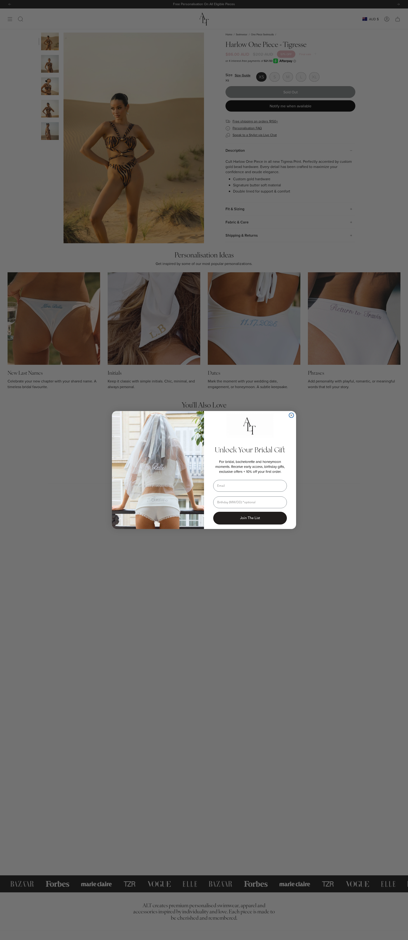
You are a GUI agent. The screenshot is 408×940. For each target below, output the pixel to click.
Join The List (250, 518)
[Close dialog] (291, 415)
